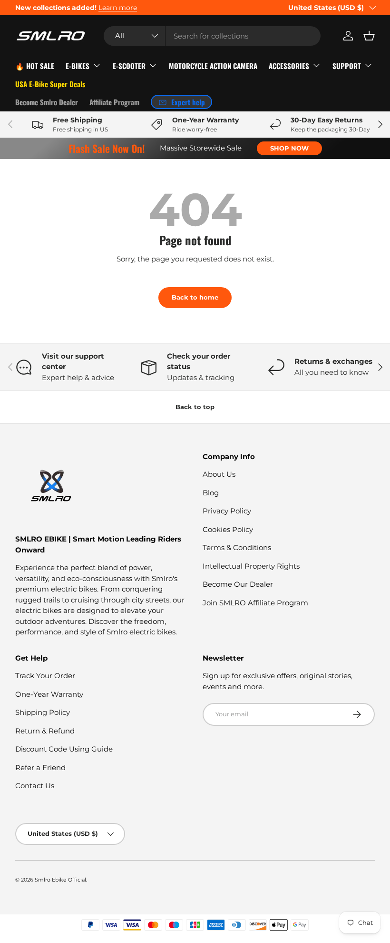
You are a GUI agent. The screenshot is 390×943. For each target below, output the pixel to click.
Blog (211, 492)
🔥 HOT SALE (34, 65)
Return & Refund (45, 730)
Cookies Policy (228, 529)
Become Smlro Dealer (46, 102)
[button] (369, 35)
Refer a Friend (40, 767)
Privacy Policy (227, 510)
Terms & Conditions (237, 547)
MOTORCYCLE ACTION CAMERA (213, 65)
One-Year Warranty (49, 694)
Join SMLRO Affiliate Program (255, 602)
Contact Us (34, 785)
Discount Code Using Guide (64, 748)
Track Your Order (45, 675)
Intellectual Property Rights (251, 566)
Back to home (195, 297)
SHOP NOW (289, 148)
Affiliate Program (114, 102)
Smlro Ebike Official (60, 879)
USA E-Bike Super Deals (50, 84)
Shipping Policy (42, 712)
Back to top (195, 407)
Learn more (117, 7)
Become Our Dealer (238, 584)
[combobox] (212, 36)
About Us (219, 474)
